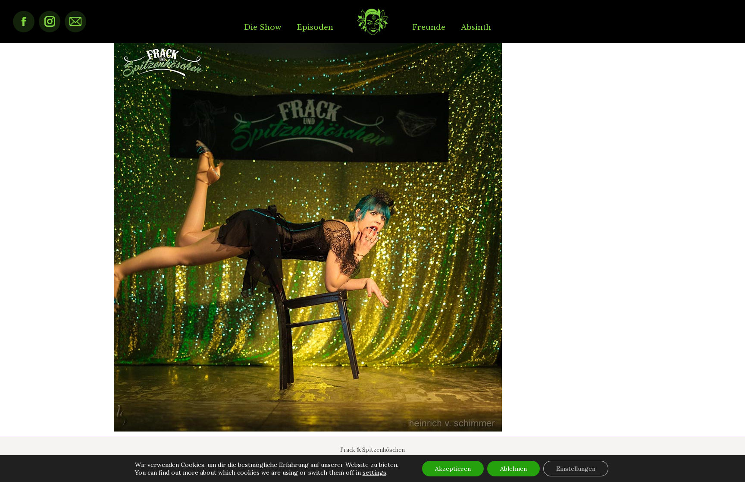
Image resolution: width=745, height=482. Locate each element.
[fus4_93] (372, 237)
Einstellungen (575, 469)
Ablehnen (513, 469)
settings (374, 472)
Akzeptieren (453, 469)
